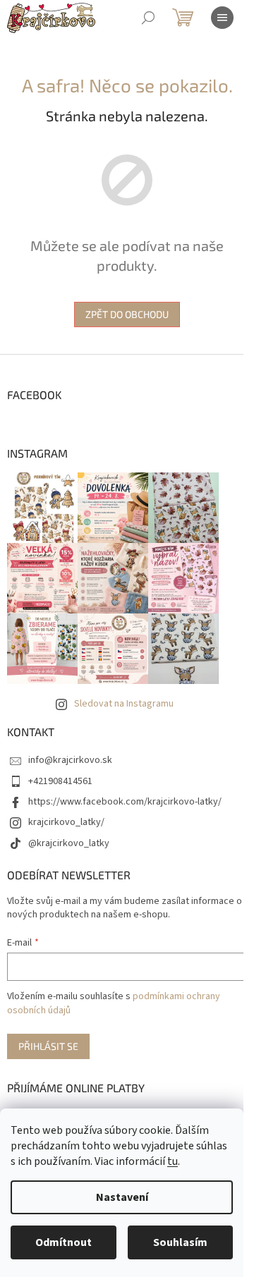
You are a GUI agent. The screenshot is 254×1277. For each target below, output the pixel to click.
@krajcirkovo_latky (68, 843)
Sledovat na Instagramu (124, 704)
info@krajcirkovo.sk (70, 760)
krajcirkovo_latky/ (66, 822)
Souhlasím (180, 1242)
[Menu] (222, 18)
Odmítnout (63, 1242)
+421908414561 (60, 781)
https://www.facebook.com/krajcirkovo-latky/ (125, 802)
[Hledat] (148, 18)
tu (172, 1161)
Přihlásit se (48, 1046)
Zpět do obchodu (127, 314)
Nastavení (122, 1197)
